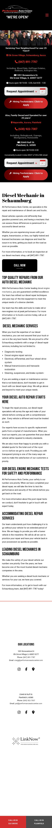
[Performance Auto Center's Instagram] (19, 669)
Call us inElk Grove (13, 822)
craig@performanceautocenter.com (28, 660)
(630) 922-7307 (27, 129)
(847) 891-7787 (27, 61)
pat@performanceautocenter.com (28, 703)
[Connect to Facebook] (26, 669)
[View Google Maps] (33, 669)
